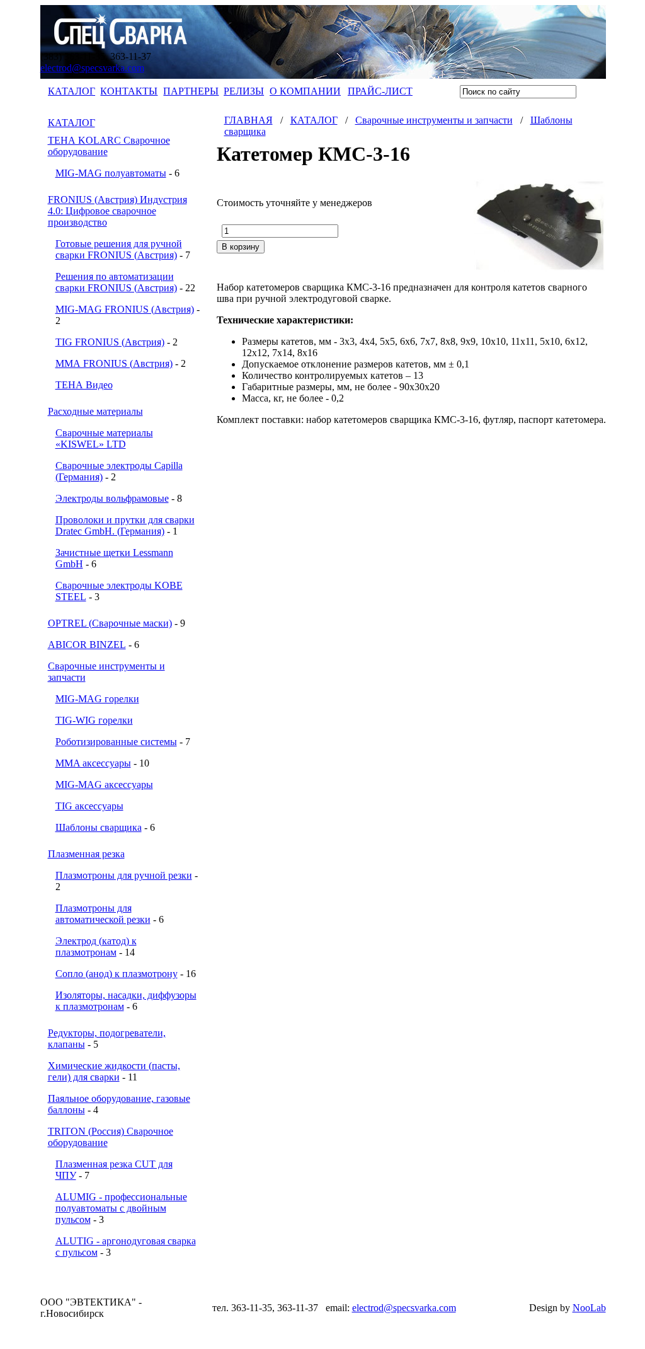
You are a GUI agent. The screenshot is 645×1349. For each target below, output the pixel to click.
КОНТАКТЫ (128, 91)
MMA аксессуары (93, 763)
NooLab (589, 1307)
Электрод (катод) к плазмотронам (96, 946)
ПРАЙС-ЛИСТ (380, 91)
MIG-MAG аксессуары (104, 784)
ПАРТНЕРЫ (191, 91)
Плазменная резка (86, 853)
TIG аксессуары (89, 806)
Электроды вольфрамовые (112, 498)
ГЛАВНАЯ (248, 120)
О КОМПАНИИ (305, 91)
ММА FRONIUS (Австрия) (114, 363)
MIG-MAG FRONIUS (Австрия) (124, 309)
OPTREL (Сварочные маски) (110, 623)
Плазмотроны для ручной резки (123, 875)
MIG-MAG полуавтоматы (110, 173)
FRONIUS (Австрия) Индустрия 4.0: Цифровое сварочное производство (117, 211)
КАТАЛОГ (71, 91)
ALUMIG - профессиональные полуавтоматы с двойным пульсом (121, 1208)
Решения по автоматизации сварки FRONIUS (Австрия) (116, 282)
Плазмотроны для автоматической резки (103, 914)
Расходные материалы (95, 411)
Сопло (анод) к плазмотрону (116, 973)
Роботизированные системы (116, 741)
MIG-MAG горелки (97, 698)
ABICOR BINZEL (87, 644)
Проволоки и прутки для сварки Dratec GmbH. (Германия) (125, 525)
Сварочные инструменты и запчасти (434, 120)
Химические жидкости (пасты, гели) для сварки (114, 1071)
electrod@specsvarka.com (92, 67)
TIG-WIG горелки (94, 720)
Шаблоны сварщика (98, 827)
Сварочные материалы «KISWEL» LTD (104, 438)
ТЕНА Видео (84, 384)
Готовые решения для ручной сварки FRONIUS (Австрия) (118, 249)
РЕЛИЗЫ (244, 91)
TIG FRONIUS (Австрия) (109, 342)
